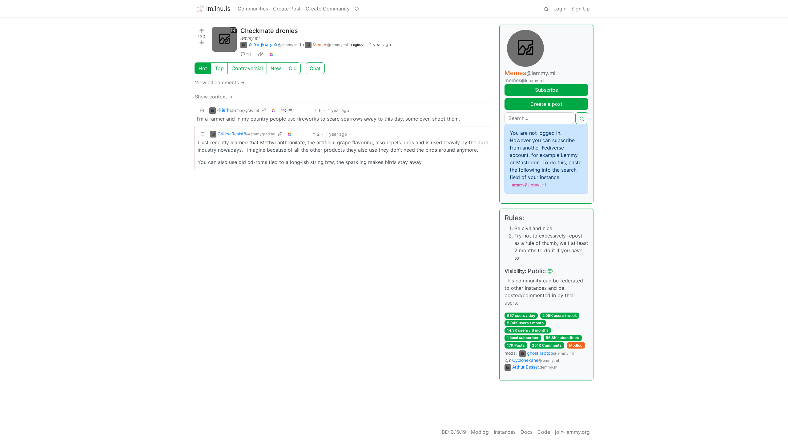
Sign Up (580, 9)
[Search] (546, 8)
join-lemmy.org (572, 432)
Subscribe (546, 90)
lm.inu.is (218, 8)
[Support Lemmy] (356, 8)
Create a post (546, 104)
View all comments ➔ (219, 82)
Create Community (328, 9)
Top (219, 68)
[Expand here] (224, 39)
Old (293, 68)
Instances (505, 432)
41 (248, 54)
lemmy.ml (249, 38)
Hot (203, 68)
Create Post (287, 9)
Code (543, 432)
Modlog (576, 345)
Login (559, 9)
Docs (527, 432)
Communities (253, 9)
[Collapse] (202, 110)
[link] (260, 54)
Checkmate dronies (269, 30)
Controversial (247, 68)
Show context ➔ (214, 97)
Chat (315, 68)
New (276, 68)
